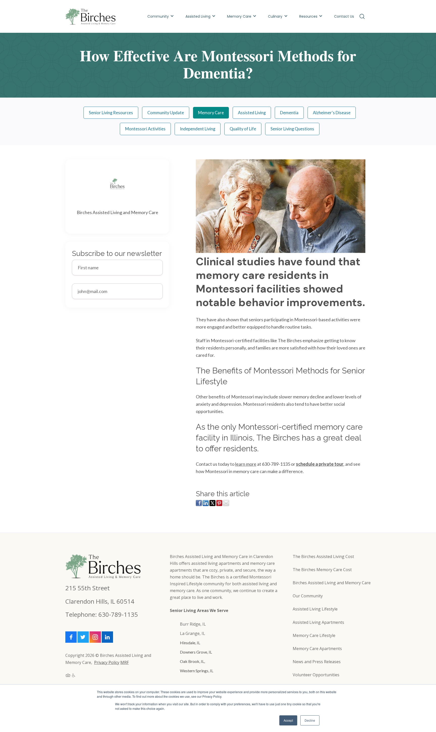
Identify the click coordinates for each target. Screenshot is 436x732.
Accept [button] (288, 720)
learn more (245, 464)
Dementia (289, 112)
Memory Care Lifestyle (314, 635)
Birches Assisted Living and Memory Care (332, 582)
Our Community (308, 596)
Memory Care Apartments (317, 648)
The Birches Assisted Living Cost (323, 556)
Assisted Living (197, 16)
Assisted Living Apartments (318, 622)
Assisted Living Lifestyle (315, 609)
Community (158, 16)
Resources (308, 16)
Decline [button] (310, 720)
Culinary (275, 16)
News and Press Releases (317, 661)
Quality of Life (243, 128)
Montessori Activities (145, 128)
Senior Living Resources (111, 112)
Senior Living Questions (292, 128)
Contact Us (344, 16)
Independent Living (197, 128)
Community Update (165, 112)
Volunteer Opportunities (316, 675)
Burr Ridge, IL (193, 624)
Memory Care (239, 16)
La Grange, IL (192, 633)
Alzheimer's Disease (331, 112)
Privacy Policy (106, 662)
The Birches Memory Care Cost (322, 569)
